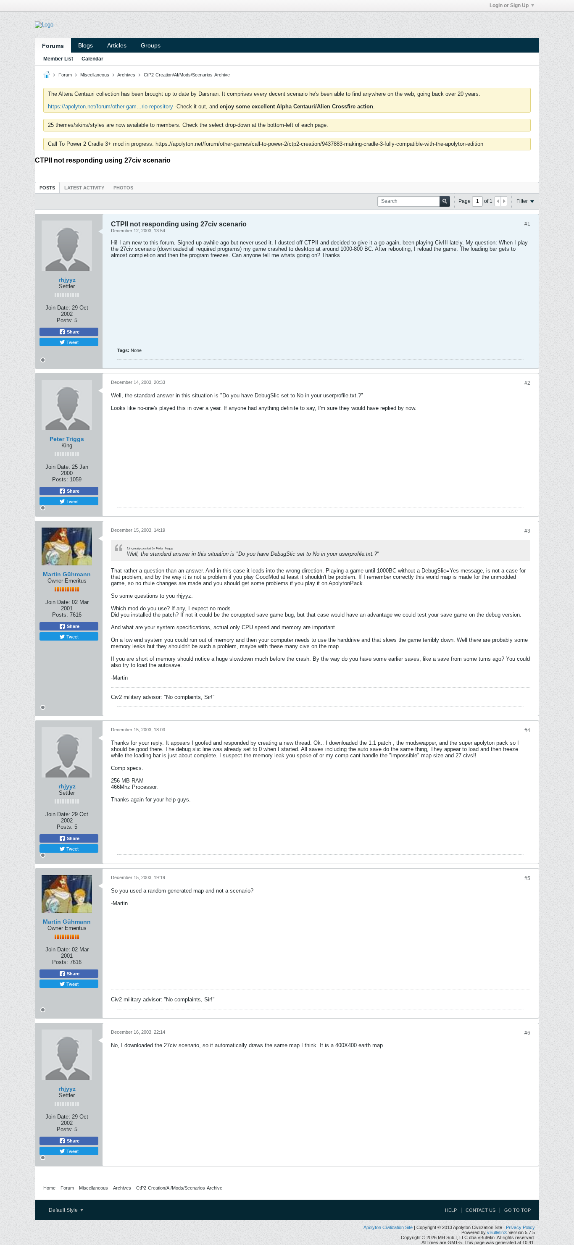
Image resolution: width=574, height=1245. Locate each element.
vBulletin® (497, 1232)
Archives (126, 74)
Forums (53, 45)
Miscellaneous (94, 74)
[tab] (47, 187)
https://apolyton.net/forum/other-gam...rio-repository (110, 106)
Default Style (64, 1210)
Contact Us (480, 1210)
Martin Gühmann (67, 574)
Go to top (517, 1210)
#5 (527, 878)
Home (49, 1187)
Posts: (65, 320)
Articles (116, 45)
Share (72, 331)
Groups (151, 45)
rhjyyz (67, 279)
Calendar (92, 59)
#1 (527, 224)
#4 (527, 730)
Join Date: (57, 308)
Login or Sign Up (509, 5)
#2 (527, 383)
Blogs (85, 45)
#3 (527, 531)
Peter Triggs (67, 439)
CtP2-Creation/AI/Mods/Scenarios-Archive (187, 74)
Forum (65, 74)
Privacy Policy (520, 1227)
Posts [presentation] (47, 187)
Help (451, 1210)
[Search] (445, 201)
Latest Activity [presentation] (84, 187)
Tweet (72, 342)
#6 (527, 1033)
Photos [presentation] (123, 187)
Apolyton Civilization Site (388, 1227)
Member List (58, 59)
